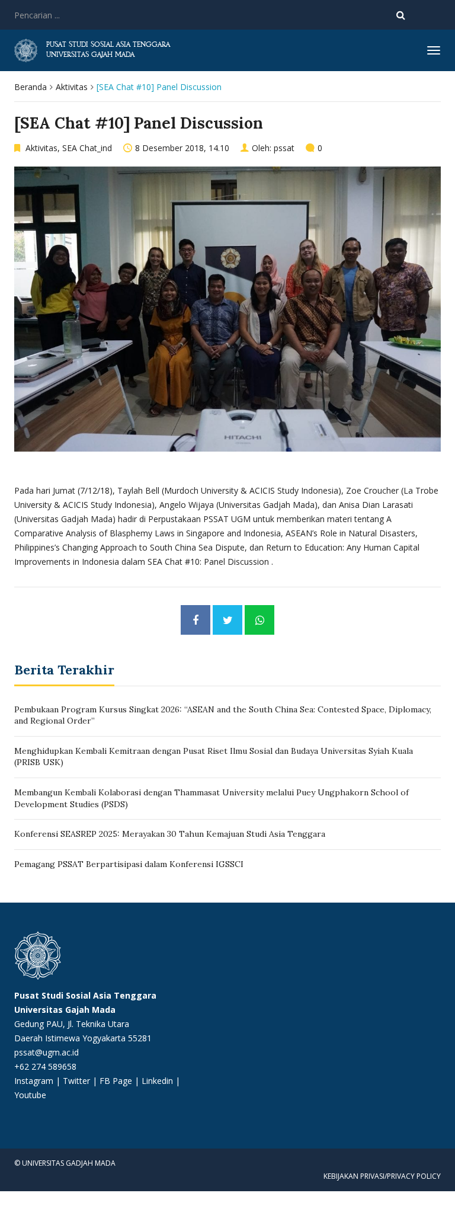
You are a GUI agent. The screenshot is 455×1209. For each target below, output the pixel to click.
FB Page (117, 1080)
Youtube (30, 1095)
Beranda (30, 86)
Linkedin (157, 1080)
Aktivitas (72, 86)
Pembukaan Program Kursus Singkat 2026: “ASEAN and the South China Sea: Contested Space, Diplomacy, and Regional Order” (222, 715)
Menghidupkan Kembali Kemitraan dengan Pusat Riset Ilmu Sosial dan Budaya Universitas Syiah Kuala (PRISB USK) (213, 757)
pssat (284, 147)
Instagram (33, 1080)
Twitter (77, 1080)
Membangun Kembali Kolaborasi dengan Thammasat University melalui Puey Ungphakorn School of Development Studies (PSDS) (211, 798)
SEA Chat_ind (87, 147)
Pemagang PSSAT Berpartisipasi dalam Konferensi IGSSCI (128, 864)
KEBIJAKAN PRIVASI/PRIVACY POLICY (382, 1176)
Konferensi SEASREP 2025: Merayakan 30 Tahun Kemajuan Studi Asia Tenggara (169, 834)
